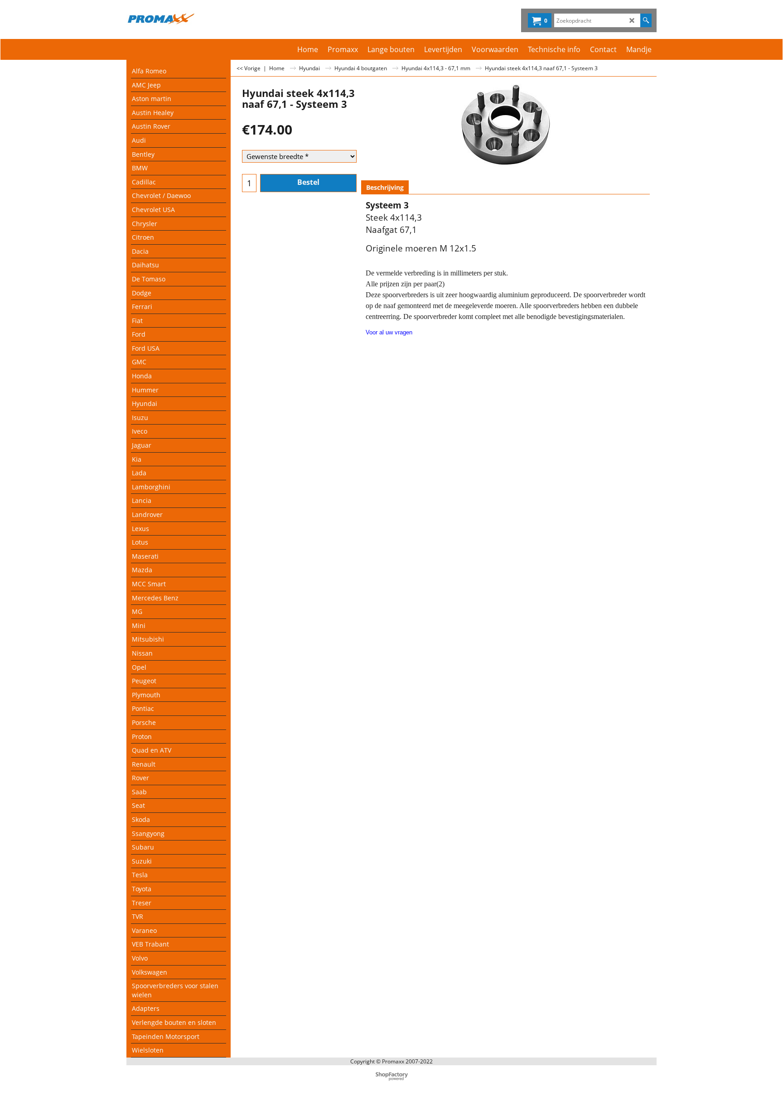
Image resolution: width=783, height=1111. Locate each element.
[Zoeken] (646, 20)
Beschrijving (385, 187)
